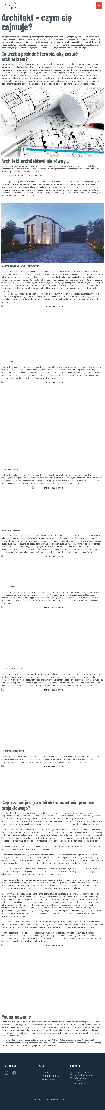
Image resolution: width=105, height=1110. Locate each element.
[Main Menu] (99, 5)
